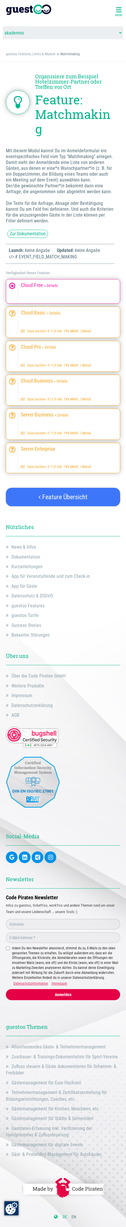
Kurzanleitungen (26, 566)
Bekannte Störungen (30, 635)
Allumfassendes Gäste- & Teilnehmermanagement (58, 1047)
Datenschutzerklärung (32, 705)
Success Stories (26, 625)
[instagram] (50, 857)
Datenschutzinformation (30, 983)
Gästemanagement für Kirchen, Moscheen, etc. (55, 1109)
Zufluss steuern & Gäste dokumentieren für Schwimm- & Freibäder (61, 1070)
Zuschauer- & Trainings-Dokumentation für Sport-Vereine (64, 1057)
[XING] (37, 857)
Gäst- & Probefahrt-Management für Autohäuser (56, 1154)
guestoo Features (28, 606)
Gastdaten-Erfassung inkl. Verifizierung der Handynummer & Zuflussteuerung (49, 1132)
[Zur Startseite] (29, 10)
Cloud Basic (40, 313)
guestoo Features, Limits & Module (30, 54)
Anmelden (63, 994)
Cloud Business (44, 381)
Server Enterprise (38, 449)
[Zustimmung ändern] (11, 1208)
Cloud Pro (38, 347)
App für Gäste (24, 586)
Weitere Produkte (27, 686)
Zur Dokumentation (28, 233)
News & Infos (23, 547)
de (65, 1216)
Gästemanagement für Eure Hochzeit (46, 1083)
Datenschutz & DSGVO (32, 596)
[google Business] (12, 857)
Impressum (21, 695)
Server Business (44, 415)
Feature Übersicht (64, 497)
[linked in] (24, 857)
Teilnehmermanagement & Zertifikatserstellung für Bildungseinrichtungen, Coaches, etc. (56, 1096)
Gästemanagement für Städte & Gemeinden (52, 1118)
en (73, 1216)
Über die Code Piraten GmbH (38, 676)
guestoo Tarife (25, 615)
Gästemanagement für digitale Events (47, 1144)
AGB (15, 715)
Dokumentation (25, 557)
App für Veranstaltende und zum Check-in (50, 576)
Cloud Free (39, 285)
